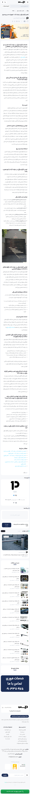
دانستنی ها (6, 536)
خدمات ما (7, 739)
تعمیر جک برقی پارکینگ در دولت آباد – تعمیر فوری (15, 455)
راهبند (7, 734)
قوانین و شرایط (22, 730)
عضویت (5, 775)
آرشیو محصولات (6, 6)
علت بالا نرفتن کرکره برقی (20, 466)
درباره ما (22, 732)
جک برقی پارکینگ (8, 736)
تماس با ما (22, 734)
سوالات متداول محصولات (22, 743)
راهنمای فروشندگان (22, 741)
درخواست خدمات (22, 736)
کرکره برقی (23, 57)
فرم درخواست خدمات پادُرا (20, 459)
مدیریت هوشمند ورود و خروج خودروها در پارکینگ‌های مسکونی (15, 555)
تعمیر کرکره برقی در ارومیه (20, 457)
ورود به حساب (6, 525)
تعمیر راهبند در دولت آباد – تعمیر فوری (17, 453)
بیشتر (19, 531)
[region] (15, 11)
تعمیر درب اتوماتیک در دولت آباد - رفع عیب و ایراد (14, 451)
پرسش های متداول (22, 739)
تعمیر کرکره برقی (20, 10)
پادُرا (28, 10)
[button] (27, 2)
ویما (5, 782)
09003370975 (8, 707)
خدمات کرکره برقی (11, 327)
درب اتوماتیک (8, 730)
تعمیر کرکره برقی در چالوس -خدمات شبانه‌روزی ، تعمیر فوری (15, 463)
